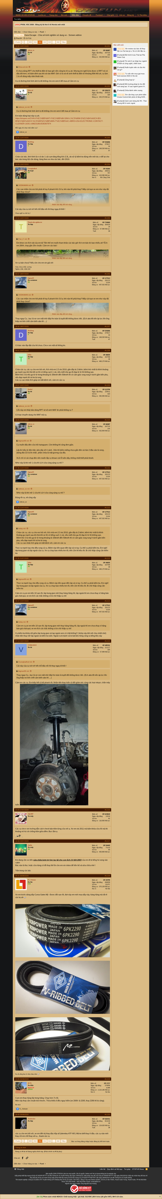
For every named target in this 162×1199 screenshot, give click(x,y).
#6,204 (107, 164)
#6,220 (107, 1114)
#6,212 (107, 508)
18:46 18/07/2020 (22, 326)
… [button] (26, 42)
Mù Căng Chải (105, 177)
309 (30, 42)
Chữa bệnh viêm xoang (129, 90)
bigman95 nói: (24, 441)
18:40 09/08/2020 (22, 1114)
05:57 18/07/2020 (22, 274)
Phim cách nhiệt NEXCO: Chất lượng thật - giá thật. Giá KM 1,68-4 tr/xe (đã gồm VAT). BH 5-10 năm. (83, 1197)
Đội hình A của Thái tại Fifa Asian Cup (131, 56)
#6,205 (107, 218)
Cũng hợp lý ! (126, 80)
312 (44, 42)
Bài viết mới (119, 45)
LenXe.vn (42, 15)
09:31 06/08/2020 (22, 876)
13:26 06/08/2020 (22, 1079)
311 (40, 42)
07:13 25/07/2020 (22, 641)
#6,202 (107, 86)
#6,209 (107, 385)
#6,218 (107, 876)
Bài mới (64, 15)
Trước (18, 42)
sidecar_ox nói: (24, 107)
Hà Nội (107, 889)
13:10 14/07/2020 (22, 218)
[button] (69, 15)
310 (35, 42)
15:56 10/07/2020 (22, 46)
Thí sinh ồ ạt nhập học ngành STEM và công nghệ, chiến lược (132, 62)
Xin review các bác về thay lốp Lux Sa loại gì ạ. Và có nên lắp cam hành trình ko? (131, 50)
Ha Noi (107, 1092)
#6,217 (107, 841)
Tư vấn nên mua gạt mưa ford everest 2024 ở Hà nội (130, 75)
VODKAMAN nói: (25, 185)
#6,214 (107, 601)
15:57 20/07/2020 (22, 385)
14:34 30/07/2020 (22, 841)
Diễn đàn (75, 15)
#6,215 (107, 641)
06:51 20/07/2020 (22, 350)
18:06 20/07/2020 (22, 420)
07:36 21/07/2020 (22, 468)
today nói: (22, 528)
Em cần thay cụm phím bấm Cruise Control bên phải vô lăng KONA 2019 (131, 96)
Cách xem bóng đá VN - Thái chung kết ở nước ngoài (132, 102)
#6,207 (107, 326)
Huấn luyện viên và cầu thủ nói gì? (131, 68)
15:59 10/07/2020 (22, 86)
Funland (99, 15)
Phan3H (19, 38)
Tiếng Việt (20, 1169)
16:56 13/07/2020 (22, 164)
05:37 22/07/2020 (22, 601)
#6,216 (107, 810)
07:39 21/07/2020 (22, 508)
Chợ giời (110, 15)
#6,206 (107, 274)
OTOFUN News (138, 1169)
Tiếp (63, 42)
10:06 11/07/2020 (21, 138)
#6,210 (107, 420)
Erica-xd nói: (23, 67)
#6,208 (107, 350)
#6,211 (107, 468)
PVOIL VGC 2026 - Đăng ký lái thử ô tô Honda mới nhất (43, 24)
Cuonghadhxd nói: (25, 662)
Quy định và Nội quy (114, 1169)
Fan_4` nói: (23, 239)
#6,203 (107, 138)
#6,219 (107, 1079)
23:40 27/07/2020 (22, 810)
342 (58, 42)
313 (49, 42)
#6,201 (107, 46)
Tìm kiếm (17, 19)
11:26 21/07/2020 (21, 558)
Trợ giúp (127, 1169)
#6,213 (107, 558)
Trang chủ (53, 15)
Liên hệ (102, 1169)
